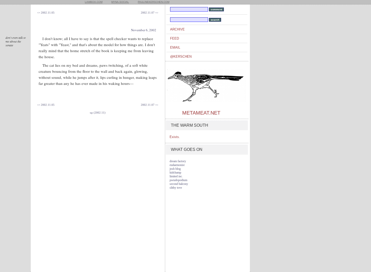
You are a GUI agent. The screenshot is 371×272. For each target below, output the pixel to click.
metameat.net (201, 113)
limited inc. (176, 176)
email (175, 47)
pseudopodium (178, 180)
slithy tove (176, 187)
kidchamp (175, 172)
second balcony (179, 184)
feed (174, 38)
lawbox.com (93, 2)
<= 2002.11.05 (46, 12)
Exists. (175, 137)
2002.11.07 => (149, 12)
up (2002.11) (97, 112)
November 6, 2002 (143, 30)
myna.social (120, 2)
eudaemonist (177, 165)
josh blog (175, 169)
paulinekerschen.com (153, 2)
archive (177, 29)
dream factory (178, 161)
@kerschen (181, 56)
